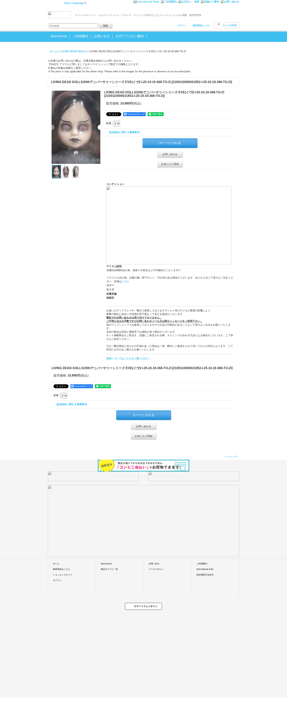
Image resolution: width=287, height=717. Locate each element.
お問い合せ (154, 563)
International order (205, 569)
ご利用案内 (201, 563)
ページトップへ (231, 456)
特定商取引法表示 (205, 575)
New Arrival (106, 563)
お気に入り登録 (170, 164)
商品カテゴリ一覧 (109, 569)
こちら (125, 281)
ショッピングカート (62, 575)
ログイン (181, 25)
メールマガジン (156, 569)
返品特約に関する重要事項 (124, 132)
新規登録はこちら (201, 25)
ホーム (56, 563)
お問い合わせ (169, 154)
